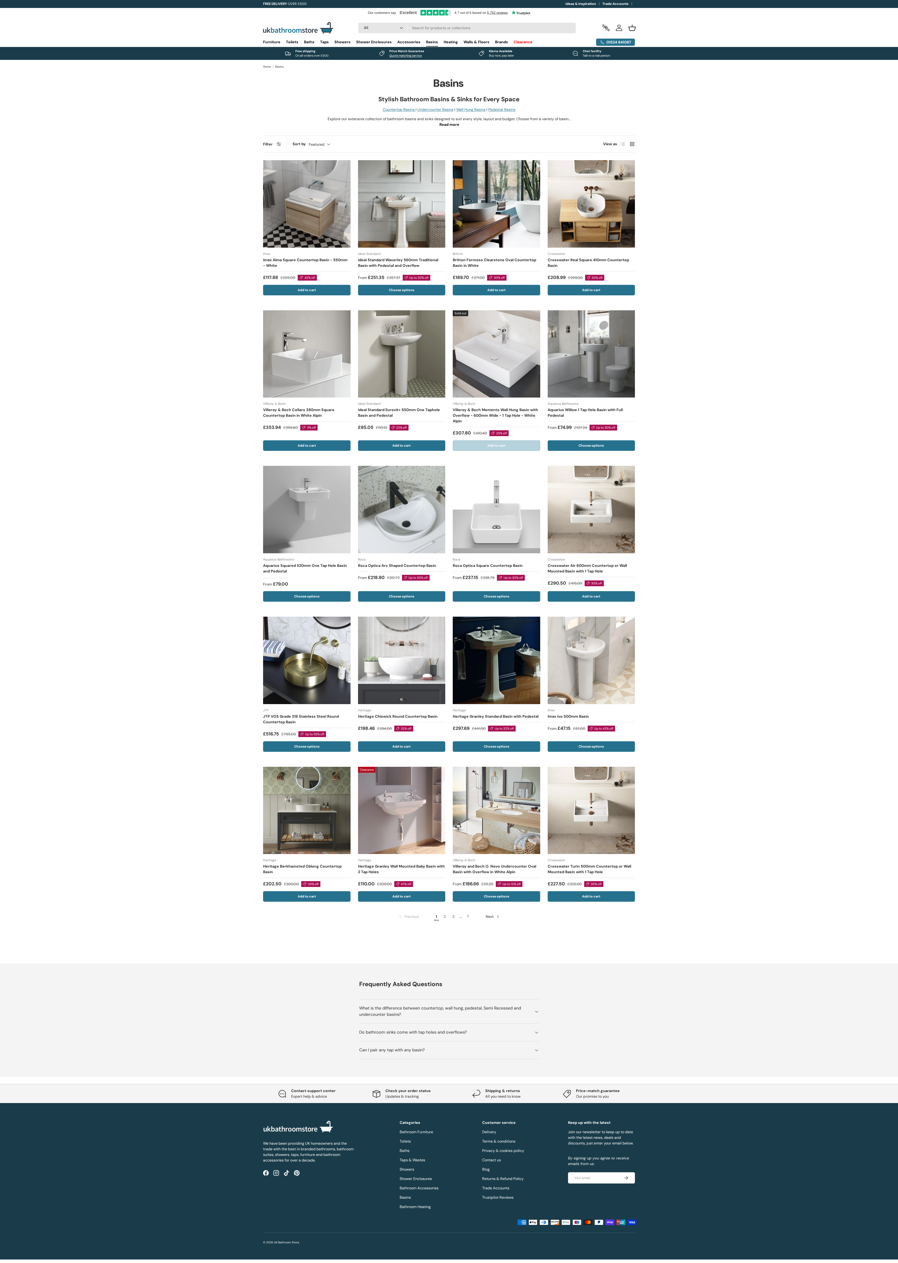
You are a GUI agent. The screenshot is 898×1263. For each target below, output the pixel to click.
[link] (408, 916)
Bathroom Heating (415, 1206)
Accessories (408, 42)
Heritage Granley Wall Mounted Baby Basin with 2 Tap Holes (401, 869)
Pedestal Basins (501, 109)
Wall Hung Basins (470, 109)
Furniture (271, 42)
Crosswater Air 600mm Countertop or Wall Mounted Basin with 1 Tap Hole (587, 568)
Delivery (489, 1131)
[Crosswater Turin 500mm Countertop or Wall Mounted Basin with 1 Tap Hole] (591, 810)
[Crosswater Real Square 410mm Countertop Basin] (591, 204)
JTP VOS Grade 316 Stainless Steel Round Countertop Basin (301, 719)
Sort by (299, 143)
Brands (501, 42)
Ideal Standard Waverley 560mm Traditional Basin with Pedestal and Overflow (398, 262)
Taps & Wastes (412, 1160)
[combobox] (467, 28)
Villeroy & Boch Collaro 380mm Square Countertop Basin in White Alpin (298, 412)
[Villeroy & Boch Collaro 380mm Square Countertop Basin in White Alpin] (307, 354)
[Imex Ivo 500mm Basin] (591, 660)
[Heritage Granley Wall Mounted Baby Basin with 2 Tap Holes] (401, 810)
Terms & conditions (498, 1141)
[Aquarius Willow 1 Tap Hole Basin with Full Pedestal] (591, 354)
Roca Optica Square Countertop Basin (488, 565)
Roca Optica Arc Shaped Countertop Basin (397, 565)
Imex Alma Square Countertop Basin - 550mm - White (305, 262)
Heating (451, 42)
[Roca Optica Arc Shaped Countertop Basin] (401, 509)
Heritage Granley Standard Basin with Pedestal (496, 716)
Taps (324, 42)
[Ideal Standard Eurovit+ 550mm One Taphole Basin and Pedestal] (401, 354)
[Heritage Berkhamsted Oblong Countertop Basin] (307, 810)
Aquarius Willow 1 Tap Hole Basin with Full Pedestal (585, 412)
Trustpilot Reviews (498, 1197)
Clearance (523, 42)
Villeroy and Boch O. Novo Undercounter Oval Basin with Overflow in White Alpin (494, 869)
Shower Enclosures (374, 42)
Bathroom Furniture (416, 1131)
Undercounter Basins (435, 109)
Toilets (292, 42)
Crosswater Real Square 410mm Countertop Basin (588, 262)
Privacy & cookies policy (503, 1150)
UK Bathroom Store (286, 1242)
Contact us (491, 1160)
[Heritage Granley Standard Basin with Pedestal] (496, 660)
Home (267, 66)
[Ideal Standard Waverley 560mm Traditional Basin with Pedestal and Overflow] (401, 204)
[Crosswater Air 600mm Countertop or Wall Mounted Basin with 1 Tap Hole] (591, 509)
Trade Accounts (615, 4)
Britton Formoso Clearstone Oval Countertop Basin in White (494, 262)
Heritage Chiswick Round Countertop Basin (398, 716)
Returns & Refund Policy (503, 1178)
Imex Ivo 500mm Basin (568, 716)
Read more (449, 124)
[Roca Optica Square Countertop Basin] (496, 509)
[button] (632, 28)
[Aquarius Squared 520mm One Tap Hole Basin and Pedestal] (307, 509)
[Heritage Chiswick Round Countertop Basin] (401, 660)
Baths (309, 42)
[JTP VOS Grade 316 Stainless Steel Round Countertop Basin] (307, 660)
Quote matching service (405, 56)
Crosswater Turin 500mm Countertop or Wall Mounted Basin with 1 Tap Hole (589, 869)
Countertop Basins (399, 109)
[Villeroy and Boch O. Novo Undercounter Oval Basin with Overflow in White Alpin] (496, 810)
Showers (342, 42)
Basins (432, 42)
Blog (486, 1169)
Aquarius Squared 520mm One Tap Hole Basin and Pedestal (305, 568)
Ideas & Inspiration (580, 4)
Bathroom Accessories (419, 1188)
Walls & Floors (476, 42)
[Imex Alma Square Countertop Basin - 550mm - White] (307, 204)
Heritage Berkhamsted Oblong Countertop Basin (302, 869)
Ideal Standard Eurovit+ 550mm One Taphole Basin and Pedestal (399, 412)
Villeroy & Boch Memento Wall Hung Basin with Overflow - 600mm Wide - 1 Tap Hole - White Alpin (495, 415)
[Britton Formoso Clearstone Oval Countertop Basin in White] (496, 204)
